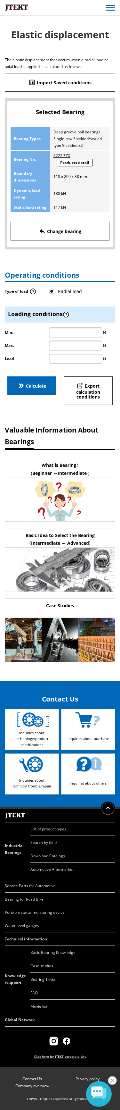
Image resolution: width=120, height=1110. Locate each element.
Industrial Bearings (14, 849)
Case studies (41, 966)
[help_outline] (33, 293)
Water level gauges (22, 925)
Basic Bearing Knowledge (53, 952)
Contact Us (32, 1078)
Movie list (38, 1006)
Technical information (26, 939)
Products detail (74, 162)
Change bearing (60, 231)
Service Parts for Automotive (30, 885)
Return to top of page (108, 809)
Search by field (43, 842)
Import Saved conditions (60, 82)
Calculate (32, 385)
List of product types (48, 829)
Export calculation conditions (88, 391)
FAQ (34, 993)
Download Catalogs (47, 856)
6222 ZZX (61, 155)
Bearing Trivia (42, 979)
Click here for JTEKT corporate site (60, 1056)
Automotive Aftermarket (52, 869)
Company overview (32, 1086)
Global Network (20, 1019)
